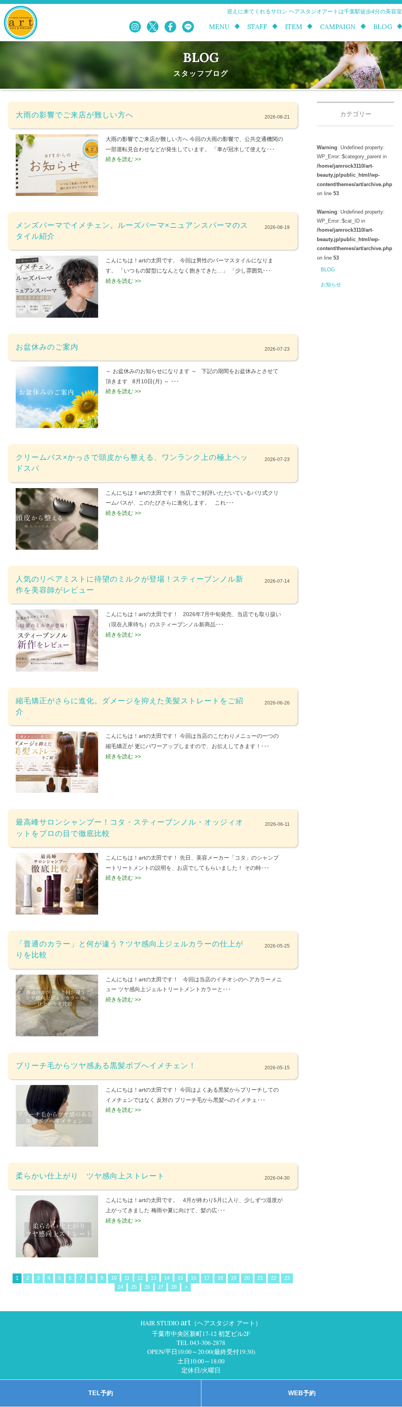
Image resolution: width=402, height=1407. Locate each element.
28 (174, 1287)
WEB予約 (302, 1393)
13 (153, 1278)
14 (167, 1278)
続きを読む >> (123, 159)
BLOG (382, 27)
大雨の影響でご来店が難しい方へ (74, 115)
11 (127, 1278)
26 (147, 1287)
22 (273, 1278)
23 (287, 1278)
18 (220, 1278)
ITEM (293, 27)
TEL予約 (100, 1393)
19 (233, 1278)
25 (134, 1287)
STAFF (257, 27)
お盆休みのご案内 (47, 347)
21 (260, 1278)
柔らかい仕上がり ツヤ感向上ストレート (90, 1176)
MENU (219, 27)
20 (247, 1278)
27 (160, 1287)
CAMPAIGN (338, 27)
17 (207, 1278)
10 (114, 1278)
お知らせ (331, 284)
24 (120, 1287)
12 (140, 1278)
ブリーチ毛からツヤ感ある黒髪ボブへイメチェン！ (106, 1065)
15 (180, 1278)
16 (193, 1278)
